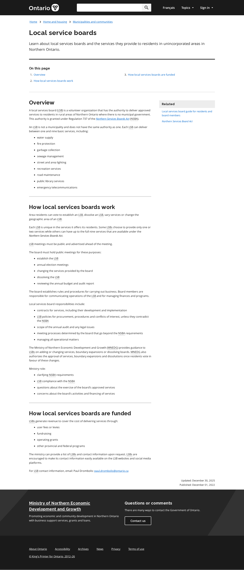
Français (169, 8)
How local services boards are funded (151, 74)
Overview (39, 74)
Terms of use (136, 549)
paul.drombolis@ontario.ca (111, 471)
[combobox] (114, 7)
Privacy (115, 549)
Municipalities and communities (93, 22)
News (100, 549)
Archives (83, 549)
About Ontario (38, 549)
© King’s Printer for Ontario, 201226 (52, 556)
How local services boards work (53, 81)
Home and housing (55, 22)
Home (33, 22)
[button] (146, 8)
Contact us (138, 521)
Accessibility (62, 549)
